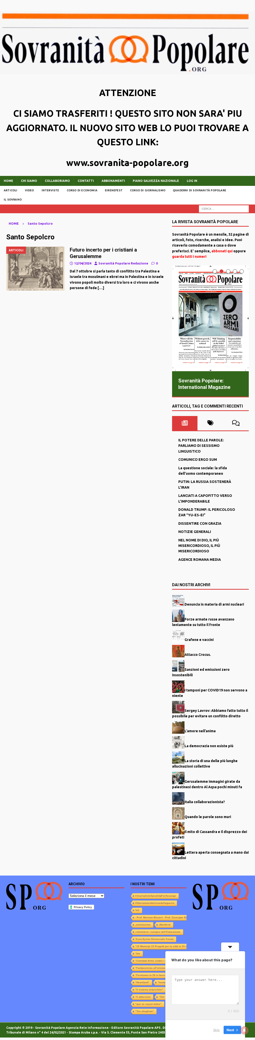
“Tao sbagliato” (144, 1011)
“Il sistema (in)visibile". (149, 989)
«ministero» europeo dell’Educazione (158, 931)
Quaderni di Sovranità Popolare (199, 190)
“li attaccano (143, 996)
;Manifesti (165, 924)
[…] (101, 288)
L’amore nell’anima (200, 731)
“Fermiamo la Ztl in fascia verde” (155, 975)
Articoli (10, 190)
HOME (8, 180)
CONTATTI (86, 180)
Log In (192, 180)
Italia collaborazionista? (205, 802)
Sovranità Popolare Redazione (123, 263)
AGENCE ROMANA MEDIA (199, 559)
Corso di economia (82, 190)
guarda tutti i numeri (189, 257)
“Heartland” (142, 982)
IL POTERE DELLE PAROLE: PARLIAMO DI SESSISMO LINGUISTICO (201, 445)
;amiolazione (143, 924)
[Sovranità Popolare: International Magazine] (210, 318)
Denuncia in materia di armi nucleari (214, 604)
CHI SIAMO (29, 180)
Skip (216, 1030)
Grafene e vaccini (199, 639)
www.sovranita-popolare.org (127, 162)
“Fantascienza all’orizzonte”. (152, 967)
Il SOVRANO (13, 199)
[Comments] (236, 423)
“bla (137, 953)
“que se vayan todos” (148, 1003)
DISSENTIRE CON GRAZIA (199, 523)
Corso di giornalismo (147, 190)
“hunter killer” (166, 982)
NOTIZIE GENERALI (194, 531)
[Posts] (185, 423)
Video (29, 190)
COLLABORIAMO (57, 180)
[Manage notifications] (245, 1030)
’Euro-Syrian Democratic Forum (154, 938)
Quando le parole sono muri (208, 817)
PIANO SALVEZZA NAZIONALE (156, 180)
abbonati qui (222, 251)
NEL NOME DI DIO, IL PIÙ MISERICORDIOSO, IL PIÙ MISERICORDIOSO (199, 545)
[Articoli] (35, 269)
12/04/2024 (82, 263)
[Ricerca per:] (224, 208)
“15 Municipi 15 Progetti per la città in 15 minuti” (164, 946)
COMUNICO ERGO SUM (197, 459)
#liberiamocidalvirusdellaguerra (154, 902)
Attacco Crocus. (198, 654)
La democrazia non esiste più (209, 746)
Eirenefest (114, 190)
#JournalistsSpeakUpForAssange (155, 895)
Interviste (50, 190)
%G (137, 910)
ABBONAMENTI (113, 180)
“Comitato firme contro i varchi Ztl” (156, 960)
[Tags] (210, 423)
